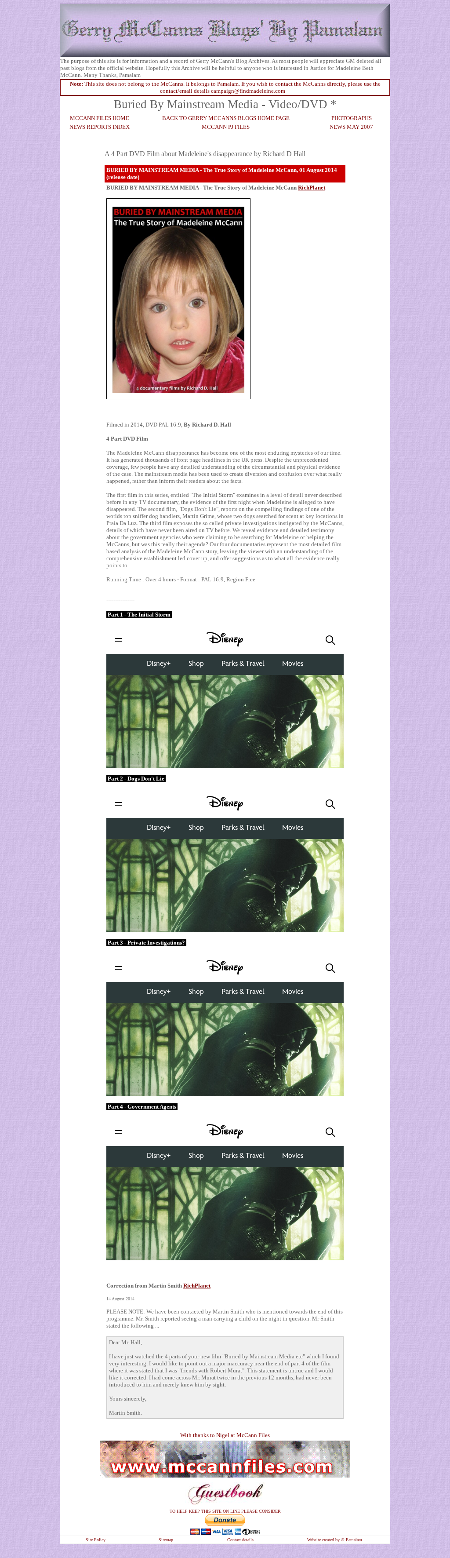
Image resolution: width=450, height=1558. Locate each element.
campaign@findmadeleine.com (248, 91)
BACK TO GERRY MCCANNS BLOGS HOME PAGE (226, 118)
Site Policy (95, 1539)
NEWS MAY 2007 (351, 127)
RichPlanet (196, 1285)
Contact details (240, 1539)
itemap (167, 1539)
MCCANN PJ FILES (226, 127)
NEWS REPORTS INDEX (99, 127)
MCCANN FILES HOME (99, 118)
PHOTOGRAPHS (351, 118)
